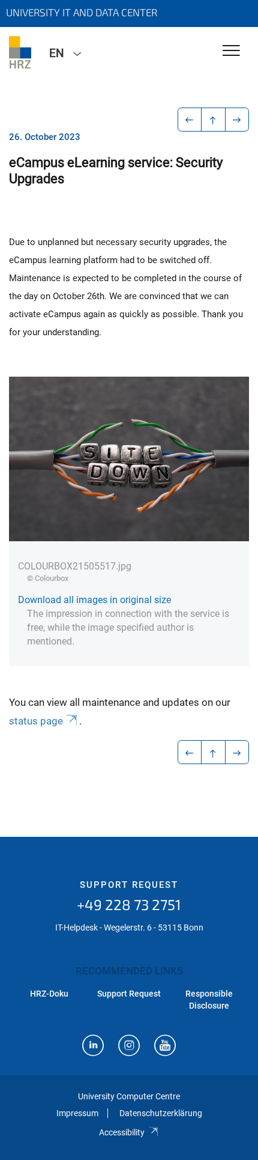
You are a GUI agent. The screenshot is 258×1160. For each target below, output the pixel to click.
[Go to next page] (237, 120)
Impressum (77, 1113)
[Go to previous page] (190, 120)
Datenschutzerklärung (160, 1113)
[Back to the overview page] (213, 120)
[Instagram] (129, 1046)
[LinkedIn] (93, 1046)
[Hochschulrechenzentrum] (20, 52)
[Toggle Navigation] (231, 51)
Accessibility (122, 1132)
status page (36, 721)
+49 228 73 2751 (129, 904)
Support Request (129, 884)
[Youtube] (165, 1046)
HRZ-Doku (49, 993)
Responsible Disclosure (209, 999)
